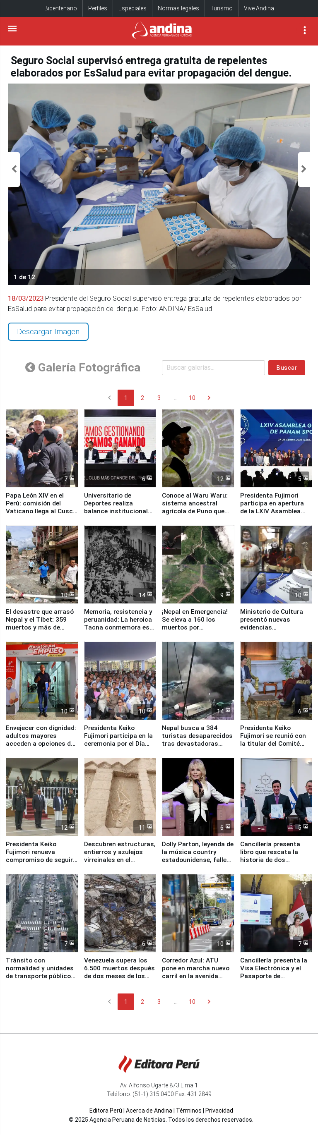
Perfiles (97, 8)
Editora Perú (105, 1110)
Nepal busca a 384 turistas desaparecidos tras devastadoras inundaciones (197, 739)
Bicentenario (60, 8)
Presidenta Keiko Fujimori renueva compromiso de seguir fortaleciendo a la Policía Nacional (39, 859)
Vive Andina (259, 8)
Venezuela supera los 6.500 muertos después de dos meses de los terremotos (119, 972)
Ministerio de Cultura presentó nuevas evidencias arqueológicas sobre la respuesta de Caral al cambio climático (274, 631)
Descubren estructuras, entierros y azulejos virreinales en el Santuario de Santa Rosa (120, 859)
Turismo (221, 8)
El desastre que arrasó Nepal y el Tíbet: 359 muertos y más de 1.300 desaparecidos (40, 623)
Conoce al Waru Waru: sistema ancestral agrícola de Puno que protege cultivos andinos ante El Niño (195, 511)
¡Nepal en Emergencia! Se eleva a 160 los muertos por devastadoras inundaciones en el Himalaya (195, 631)
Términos (189, 1110)
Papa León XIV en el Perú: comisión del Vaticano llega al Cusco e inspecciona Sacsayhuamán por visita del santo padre (41, 515)
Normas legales (178, 8)
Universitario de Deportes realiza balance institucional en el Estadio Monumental (116, 511)
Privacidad (219, 1110)
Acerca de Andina (149, 1110)
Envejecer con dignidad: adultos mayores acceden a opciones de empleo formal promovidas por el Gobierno (41, 747)
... (176, 398)
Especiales (132, 8)
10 (192, 398)
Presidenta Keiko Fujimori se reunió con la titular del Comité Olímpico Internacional (274, 739)
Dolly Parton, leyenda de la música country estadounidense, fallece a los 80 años (198, 855)
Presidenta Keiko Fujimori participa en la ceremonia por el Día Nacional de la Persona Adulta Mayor (118, 743)
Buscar (287, 367)
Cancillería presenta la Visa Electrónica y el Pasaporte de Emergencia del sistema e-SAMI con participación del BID (276, 980)
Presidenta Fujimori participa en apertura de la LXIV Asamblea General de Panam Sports (272, 511)
